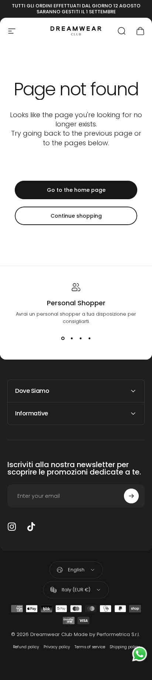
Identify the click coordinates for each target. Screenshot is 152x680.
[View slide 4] (89, 338)
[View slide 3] (80, 338)
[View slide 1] (62, 338)
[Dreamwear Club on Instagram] (11, 526)
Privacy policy (57, 647)
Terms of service (90, 647)
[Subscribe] (131, 496)
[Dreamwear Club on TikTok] (31, 526)
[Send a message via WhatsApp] (139, 654)
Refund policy (26, 647)
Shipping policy (124, 647)
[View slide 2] (71, 338)
